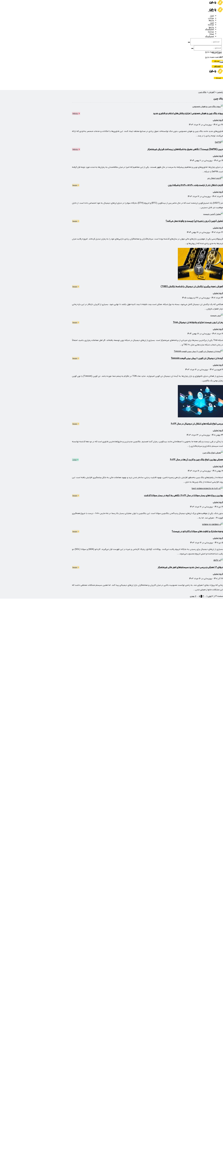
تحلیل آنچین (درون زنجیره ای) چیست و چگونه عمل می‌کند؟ (194, 221)
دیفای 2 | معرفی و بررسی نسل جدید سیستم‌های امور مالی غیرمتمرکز (190, 567)
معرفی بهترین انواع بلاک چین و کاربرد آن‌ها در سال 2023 (196, 459)
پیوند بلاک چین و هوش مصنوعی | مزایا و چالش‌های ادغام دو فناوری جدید (188, 113)
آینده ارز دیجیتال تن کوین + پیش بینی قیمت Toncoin (197, 358)
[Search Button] (189, 42)
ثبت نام (217, 61)
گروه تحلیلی (218, 120)
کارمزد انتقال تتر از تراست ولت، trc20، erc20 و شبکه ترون (195, 185)
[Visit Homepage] (216, 4)
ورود (221, 62)
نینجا (211, 34)
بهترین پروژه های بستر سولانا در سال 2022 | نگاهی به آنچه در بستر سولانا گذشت (183, 495)
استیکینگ (209, 36)
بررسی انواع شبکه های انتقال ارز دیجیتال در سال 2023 (197, 423)
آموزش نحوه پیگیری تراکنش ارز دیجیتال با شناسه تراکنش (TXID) (192, 286)
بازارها (211, 20)
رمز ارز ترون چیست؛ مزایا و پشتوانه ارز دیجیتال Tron (198, 322)
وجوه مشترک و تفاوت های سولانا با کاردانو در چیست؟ (197, 531)
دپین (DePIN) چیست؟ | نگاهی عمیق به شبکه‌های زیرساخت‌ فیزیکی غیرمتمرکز (185, 149)
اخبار (212, 15)
